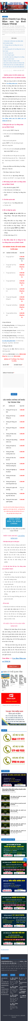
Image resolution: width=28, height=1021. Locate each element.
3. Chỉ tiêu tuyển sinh (8, 53)
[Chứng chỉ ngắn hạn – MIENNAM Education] (14, 2)
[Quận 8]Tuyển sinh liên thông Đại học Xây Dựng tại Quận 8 (22, 679)
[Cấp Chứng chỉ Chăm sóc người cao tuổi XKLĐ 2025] (5, 795)
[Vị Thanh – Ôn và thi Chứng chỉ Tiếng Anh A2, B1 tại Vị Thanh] (5, 674)
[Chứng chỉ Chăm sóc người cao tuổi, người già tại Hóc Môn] (5, 823)
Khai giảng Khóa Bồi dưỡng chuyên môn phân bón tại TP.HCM (14, 789)
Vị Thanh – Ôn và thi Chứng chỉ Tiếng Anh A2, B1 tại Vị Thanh (5, 683)
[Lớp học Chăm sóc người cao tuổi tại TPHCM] (5, 802)
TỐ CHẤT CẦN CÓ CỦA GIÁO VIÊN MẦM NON (13, 66)
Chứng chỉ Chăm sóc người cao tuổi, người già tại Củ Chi (18, 831)
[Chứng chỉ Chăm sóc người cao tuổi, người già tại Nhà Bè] (5, 816)
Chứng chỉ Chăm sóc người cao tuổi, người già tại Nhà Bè (18, 817)
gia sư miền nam (5, 981)
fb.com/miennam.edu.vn (23, 987)
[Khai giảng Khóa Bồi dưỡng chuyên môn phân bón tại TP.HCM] (14, 774)
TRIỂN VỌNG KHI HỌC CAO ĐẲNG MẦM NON (13, 64)
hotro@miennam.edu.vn (23, 983)
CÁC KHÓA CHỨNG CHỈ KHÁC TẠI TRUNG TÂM (13, 63)
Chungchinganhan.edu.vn (7, 961)
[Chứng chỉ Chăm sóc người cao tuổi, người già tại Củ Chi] (5, 830)
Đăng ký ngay (13, 666)
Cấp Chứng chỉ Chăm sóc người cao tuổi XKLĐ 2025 (18, 797)
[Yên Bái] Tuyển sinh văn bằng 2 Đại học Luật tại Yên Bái (13, 678)
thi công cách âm (5, 949)
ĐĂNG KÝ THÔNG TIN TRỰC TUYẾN (11, 61)
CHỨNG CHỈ (5, 16)
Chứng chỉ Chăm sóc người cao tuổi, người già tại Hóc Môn (18, 824)
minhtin (12, 26)
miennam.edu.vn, (5, 983)
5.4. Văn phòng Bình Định (8, 341)
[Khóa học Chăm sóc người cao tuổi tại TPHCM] (5, 809)
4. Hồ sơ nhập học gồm (8, 55)
